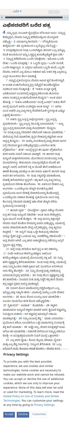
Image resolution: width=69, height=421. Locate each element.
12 (5, 133)
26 (17, 297)
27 (5, 306)
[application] (34, 17)
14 (44, 154)
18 (35, 219)
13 (23, 141)
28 (48, 306)
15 (28, 176)
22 (55, 258)
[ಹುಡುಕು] (64, 4)
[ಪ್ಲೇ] (2, 17)
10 (52, 107)
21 (5, 254)
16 (39, 185)
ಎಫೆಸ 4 (17, 12)
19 (17, 232)
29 (20, 319)
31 (8, 340)
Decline (23, 415)
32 (54, 345)
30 (26, 327)
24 (34, 276)
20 (8, 249)
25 (8, 289)
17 (8, 211)
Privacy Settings (44, 405)
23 (27, 271)
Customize (39, 415)
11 (8, 120)
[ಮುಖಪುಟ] (5, 4)
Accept (9, 415)
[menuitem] (5, 4)
